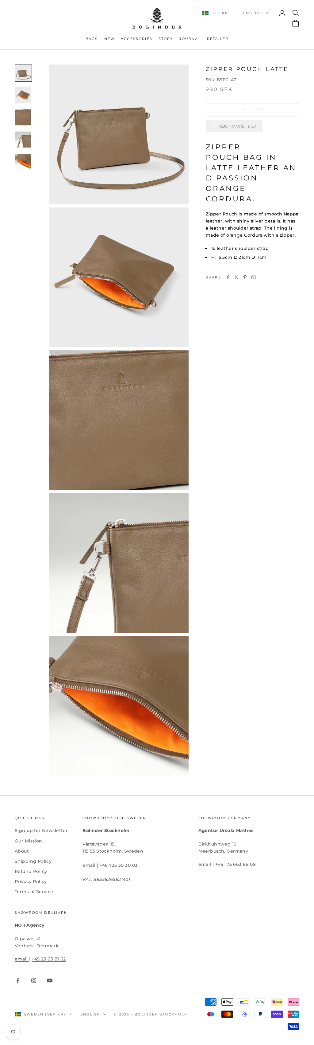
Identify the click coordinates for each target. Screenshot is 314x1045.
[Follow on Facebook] (18, 980)
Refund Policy (31, 871)
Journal (190, 39)
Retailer (217, 39)
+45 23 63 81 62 (49, 959)
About (22, 851)
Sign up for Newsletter (41, 830)
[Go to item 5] (23, 161)
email (89, 865)
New (109, 39)
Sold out (252, 109)
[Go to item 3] (23, 117)
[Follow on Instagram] (34, 980)
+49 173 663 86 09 (235, 864)
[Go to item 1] (23, 73)
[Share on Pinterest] (245, 277)
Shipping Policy (33, 861)
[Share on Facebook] (227, 277)
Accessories (136, 39)
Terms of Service (34, 891)
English (253, 13)
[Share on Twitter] (236, 277)
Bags (92, 39)
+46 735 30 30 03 (119, 865)
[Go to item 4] (23, 139)
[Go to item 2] (23, 95)
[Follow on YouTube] (50, 980)
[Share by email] (253, 277)
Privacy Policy (31, 881)
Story (166, 39)
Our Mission (28, 841)
